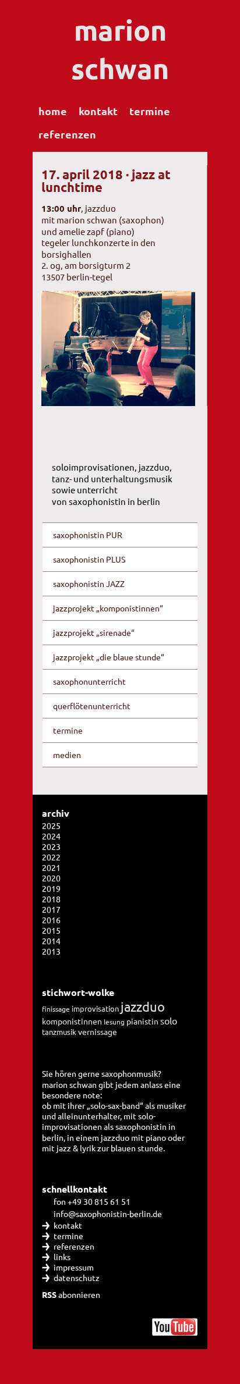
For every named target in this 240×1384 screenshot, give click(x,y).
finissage (56, 1008)
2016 (51, 920)
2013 (51, 951)
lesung (114, 1021)
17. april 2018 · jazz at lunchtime (106, 180)
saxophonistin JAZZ (89, 583)
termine (149, 111)
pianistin (142, 1021)
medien (67, 754)
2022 (51, 857)
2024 (51, 836)
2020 (51, 878)
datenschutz (77, 1277)
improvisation (95, 1008)
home (52, 111)
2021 (51, 867)
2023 (51, 846)
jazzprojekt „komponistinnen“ (108, 608)
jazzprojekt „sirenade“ (94, 632)
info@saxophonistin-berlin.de (108, 1213)
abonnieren (71, 1294)
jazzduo (143, 1006)
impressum (74, 1267)
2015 (51, 930)
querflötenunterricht (91, 705)
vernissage (97, 1031)
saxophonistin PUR (87, 534)
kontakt (98, 111)
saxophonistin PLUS (89, 559)
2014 (51, 940)
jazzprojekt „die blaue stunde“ (108, 657)
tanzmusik (59, 1032)
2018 (51, 899)
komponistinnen (72, 1021)
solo (168, 1020)
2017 (51, 909)
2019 (51, 888)
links (62, 1256)
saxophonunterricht (89, 681)
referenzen (67, 134)
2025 (51, 825)
